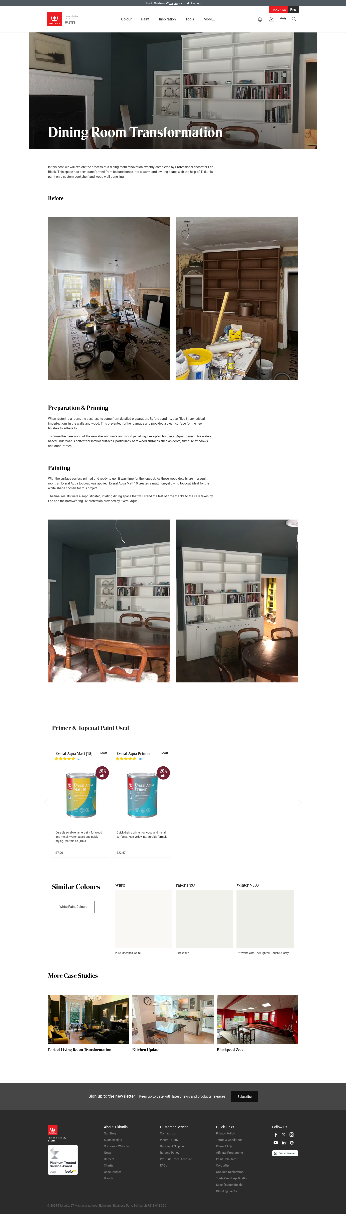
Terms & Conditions (229, 1140)
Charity (108, 1165)
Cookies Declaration (229, 1172)
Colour (126, 19)
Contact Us (167, 1133)
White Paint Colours (73, 907)
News (108, 1152)
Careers (109, 1159)
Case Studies (113, 1172)
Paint (145, 19)
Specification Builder (229, 1185)
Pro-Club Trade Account (176, 1159)
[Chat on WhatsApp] (285, 1155)
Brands (108, 1178)
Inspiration (167, 19)
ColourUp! (222, 1165)
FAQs (163, 1165)
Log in (173, 3)
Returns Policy (169, 1152)
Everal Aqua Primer (180, 436)
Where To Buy (169, 1140)
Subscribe (244, 1097)
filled (182, 419)
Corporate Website (116, 1146)
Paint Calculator (226, 1159)
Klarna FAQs (224, 1146)
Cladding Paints (226, 1191)
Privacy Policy (225, 1133)
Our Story (110, 1133)
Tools (189, 19)
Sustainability (113, 1140)
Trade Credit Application (232, 1178)
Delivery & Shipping (172, 1146)
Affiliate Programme (229, 1152)
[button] (260, 19)
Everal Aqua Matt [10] (73, 753)
